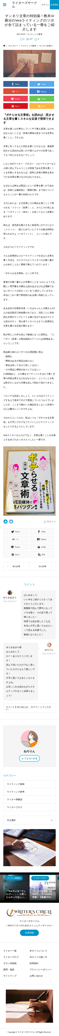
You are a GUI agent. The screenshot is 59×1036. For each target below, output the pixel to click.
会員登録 (54, 5)
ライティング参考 (34, 34)
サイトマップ (10, 976)
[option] (16, 888)
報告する (51, 521)
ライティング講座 (16, 784)
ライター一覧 (10, 951)
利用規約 (34, 963)
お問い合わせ (36, 976)
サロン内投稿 (10, 963)
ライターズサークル (24, 4)
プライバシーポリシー (41, 969)
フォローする (30, 758)
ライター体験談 (14, 799)
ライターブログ (14, 807)
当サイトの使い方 (38, 957)
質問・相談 (8, 969)
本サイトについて (38, 951)
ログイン (45, 5)
